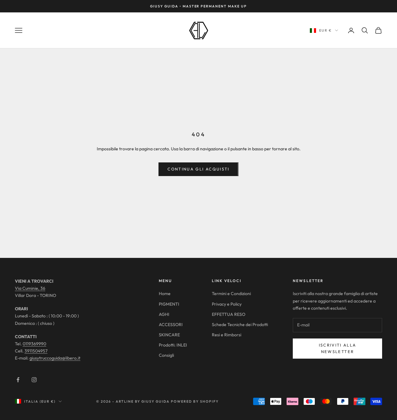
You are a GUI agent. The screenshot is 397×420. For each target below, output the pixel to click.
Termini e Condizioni (231, 293)
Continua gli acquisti (198, 168)
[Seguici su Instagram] (34, 380)
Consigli (166, 355)
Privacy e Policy (227, 304)
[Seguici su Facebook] (18, 380)
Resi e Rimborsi (226, 335)
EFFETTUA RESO (228, 314)
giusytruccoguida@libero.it (54, 358)
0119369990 (34, 344)
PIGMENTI (169, 304)
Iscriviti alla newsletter (337, 348)
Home (165, 293)
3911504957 (36, 351)
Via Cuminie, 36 (30, 288)
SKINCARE (169, 335)
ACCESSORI (171, 324)
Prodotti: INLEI (173, 345)
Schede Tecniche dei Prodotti (240, 324)
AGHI (164, 314)
